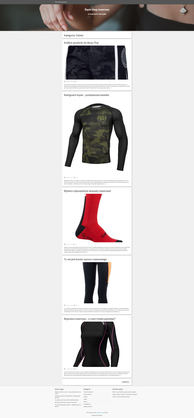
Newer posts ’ (126, 381)
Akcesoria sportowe (88, 392)
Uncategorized (87, 404)
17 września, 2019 (69, 305)
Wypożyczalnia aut (88, 406)
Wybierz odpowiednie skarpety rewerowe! (87, 191)
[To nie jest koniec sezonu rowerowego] (97, 282)
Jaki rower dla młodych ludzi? (123, 396)
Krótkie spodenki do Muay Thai (81, 42)
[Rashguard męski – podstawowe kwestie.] (97, 136)
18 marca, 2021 (68, 244)
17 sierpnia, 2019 (69, 369)
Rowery (85, 401)
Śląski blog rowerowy (61, 2)
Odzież (85, 399)
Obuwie (85, 396)
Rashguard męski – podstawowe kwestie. (87, 95)
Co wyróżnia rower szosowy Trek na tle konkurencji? (67, 400)
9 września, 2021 (69, 81)
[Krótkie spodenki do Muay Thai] (97, 62)
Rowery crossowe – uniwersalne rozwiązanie (127, 394)
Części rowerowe (88, 394)
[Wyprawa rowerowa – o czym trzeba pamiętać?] (97, 344)
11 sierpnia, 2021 (69, 177)
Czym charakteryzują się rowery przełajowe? (126, 392)
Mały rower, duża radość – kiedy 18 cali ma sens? (66, 402)
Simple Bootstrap (101, 412)
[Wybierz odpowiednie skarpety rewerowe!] (97, 218)
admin (76, 81)
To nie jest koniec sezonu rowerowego (85, 259)
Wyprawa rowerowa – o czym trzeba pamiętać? (90, 318)
